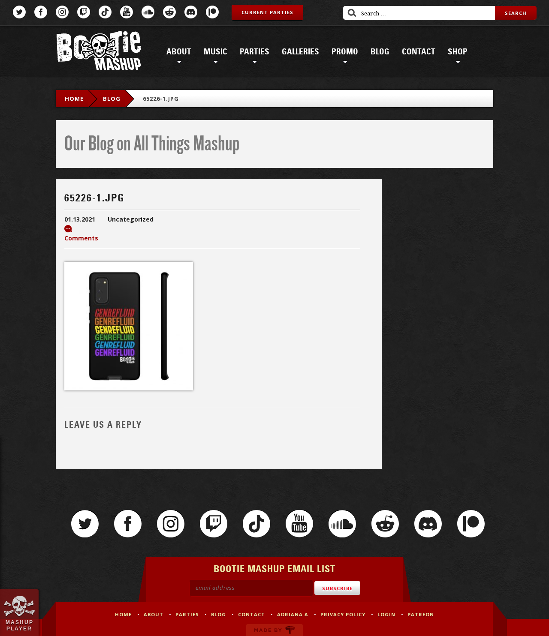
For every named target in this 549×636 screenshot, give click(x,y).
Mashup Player (19, 625)
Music (215, 52)
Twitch (83, 12)
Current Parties (267, 12)
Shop (458, 52)
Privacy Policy (342, 614)
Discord (190, 12)
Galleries (300, 52)
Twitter (19, 12)
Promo (345, 52)
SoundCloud (148, 12)
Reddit (169, 12)
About (178, 52)
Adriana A (292, 614)
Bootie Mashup (99, 52)
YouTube (126, 12)
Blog (380, 52)
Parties (254, 52)
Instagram (62, 12)
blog (112, 98)
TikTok (105, 12)
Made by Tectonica (274, 630)
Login (386, 614)
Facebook (40, 12)
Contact (418, 52)
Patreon (212, 12)
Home (74, 98)
